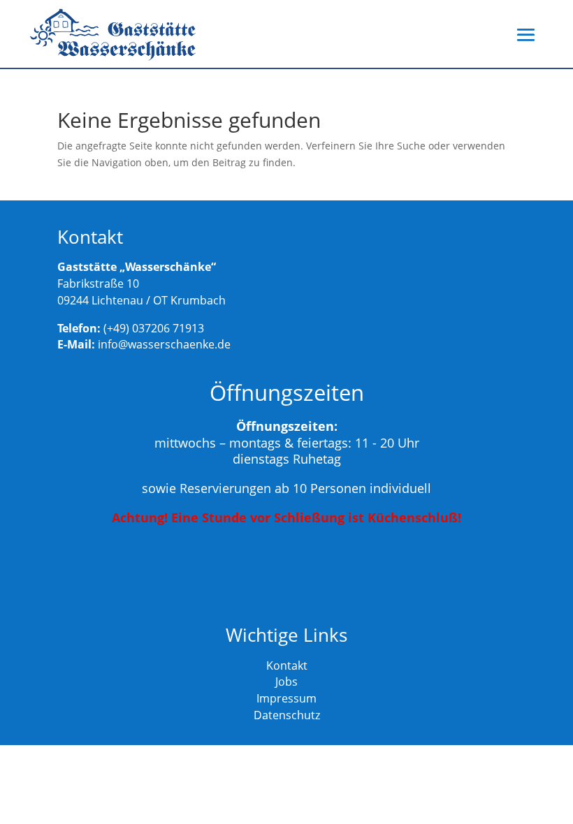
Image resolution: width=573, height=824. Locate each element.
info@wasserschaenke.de (164, 344)
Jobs (286, 681)
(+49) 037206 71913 (153, 328)
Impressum (286, 698)
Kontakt (286, 665)
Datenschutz (287, 715)
